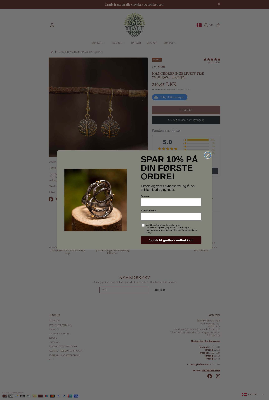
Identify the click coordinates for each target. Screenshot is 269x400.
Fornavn (145, 196)
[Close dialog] (208, 155)
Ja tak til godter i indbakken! (171, 240)
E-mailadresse (148, 210)
